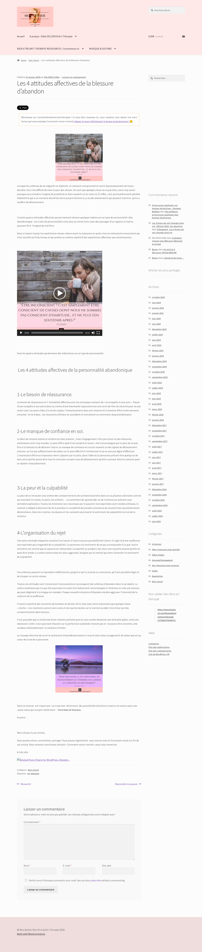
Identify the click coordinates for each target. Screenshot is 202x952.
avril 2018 (156, 403)
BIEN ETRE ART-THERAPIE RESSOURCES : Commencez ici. (48, 48)
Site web (106, 865)
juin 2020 (156, 318)
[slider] (57, 333)
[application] (59, 293)
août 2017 (157, 446)
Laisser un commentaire (74, 77)
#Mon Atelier (158, 554)
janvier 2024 (158, 308)
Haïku (155, 570)
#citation (156, 544)
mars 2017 (157, 473)
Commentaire (32, 822)
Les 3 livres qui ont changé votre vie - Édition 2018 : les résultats (168, 225)
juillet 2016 (157, 516)
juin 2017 (156, 457)
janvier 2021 (158, 313)
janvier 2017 (158, 484)
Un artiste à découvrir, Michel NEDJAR (164, 251)
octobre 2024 (158, 297)
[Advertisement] (167, 137)
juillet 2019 (157, 334)
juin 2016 (156, 521)
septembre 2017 (159, 441)
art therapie (33, 773)
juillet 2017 (157, 452)
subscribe (96, 880)
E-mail (67, 865)
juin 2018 (156, 393)
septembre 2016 (159, 505)
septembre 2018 (159, 377)
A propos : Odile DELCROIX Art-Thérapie (51, 36)
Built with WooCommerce (31, 933)
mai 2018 (156, 398)
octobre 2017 (158, 436)
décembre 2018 (159, 361)
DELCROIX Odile (51, 77)
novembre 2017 (159, 430)
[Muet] (93, 332)
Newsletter (157, 576)
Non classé (34, 60)
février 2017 (157, 478)
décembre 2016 (159, 489)
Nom (27, 865)
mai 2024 (156, 302)
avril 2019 (156, 345)
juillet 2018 (157, 388)
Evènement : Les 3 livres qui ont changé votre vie (168, 231)
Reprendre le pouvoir (126, 784)
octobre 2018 (158, 371)
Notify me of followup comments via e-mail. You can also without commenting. (76, 880)
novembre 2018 (159, 366)
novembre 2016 (159, 494)
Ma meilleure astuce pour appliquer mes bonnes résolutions (165, 214)
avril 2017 (156, 468)
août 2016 (157, 510)
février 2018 (157, 414)
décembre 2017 (159, 425)
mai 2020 (156, 323)
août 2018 (157, 382)
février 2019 (157, 350)
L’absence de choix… (173, 258)
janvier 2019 (158, 356)
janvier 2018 (158, 420)
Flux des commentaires (160, 650)
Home (23, 60)
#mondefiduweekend (162, 560)
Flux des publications (159, 647)
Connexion (154, 643)
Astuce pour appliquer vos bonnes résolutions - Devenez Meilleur (166, 208)
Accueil (21, 36)
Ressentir (26, 784)
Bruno (155, 249)
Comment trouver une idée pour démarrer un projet (167, 241)
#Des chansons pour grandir (166, 549)
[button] (59, 293)
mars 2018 (157, 409)
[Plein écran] (98, 332)
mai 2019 (156, 340)
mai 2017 (156, 462)
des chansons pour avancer (165, 565)
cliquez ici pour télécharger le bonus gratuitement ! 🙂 (103, 121)
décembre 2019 (159, 329)
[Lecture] (21, 332)
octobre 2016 (158, 500)
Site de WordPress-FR (159, 654)
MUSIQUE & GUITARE (100, 48)
